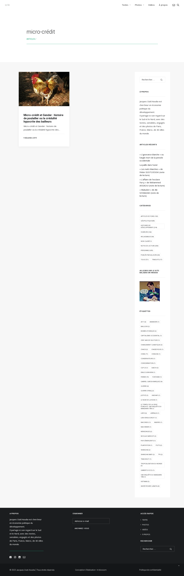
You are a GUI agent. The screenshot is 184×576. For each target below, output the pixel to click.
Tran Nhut (146, 459)
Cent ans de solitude (150, 340)
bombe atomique (148, 331)
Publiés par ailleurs (150, 255)
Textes (125, 5)
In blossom (102, 570)
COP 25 (144, 368)
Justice (144, 395)
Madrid (158, 422)
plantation (146, 445)
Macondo (146, 422)
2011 (143, 322)
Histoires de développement (149, 226)
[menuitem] (126, 5)
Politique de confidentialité (150, 570)
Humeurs (146, 232)
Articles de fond (149, 216)
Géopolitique (148, 221)
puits (159, 445)
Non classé (146, 241)
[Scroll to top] (179, 565)
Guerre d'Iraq (147, 391)
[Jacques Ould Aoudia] (7, 5)
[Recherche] (152, 79)
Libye (144, 413)
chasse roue (157, 349)
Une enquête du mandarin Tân (151, 476)
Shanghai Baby (148, 454)
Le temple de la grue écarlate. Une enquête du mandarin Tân (151, 406)
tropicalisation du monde (151, 465)
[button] (174, 5)
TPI (160, 454)
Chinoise (156, 354)
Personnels (147, 250)
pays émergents (148, 441)
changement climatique (151, 345)
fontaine (157, 377)
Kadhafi (156, 395)
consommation (148, 363)
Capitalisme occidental (151, 336)
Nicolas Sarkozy (148, 436)
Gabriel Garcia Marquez (151, 381)
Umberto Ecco (147, 470)
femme (145, 377)
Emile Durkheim (148, 372)
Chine (144, 354)
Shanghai (145, 450)
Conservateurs (148, 358)
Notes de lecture (149, 246)
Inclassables (147, 237)
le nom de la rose (149, 400)
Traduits (157, 259)
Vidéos (151, 5)
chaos (144, 349)
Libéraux (154, 413)
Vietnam (145, 481)
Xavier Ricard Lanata (150, 486)
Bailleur (145, 326)
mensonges (146, 431)
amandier (154, 322)
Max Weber (146, 427)
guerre (145, 386)
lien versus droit (149, 418)
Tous (144, 259)
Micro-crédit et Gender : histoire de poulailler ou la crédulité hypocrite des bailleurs (43, 118)
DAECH (155, 368)
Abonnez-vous (82, 528)
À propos (163, 5)
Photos (138, 5)
